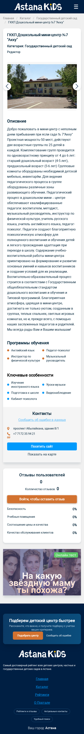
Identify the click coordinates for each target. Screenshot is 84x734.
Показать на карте (42, 454)
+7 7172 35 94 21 (24, 433)
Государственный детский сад (56, 18)
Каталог (25, 18)
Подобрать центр (28, 635)
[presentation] (7, 86)
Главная (8, 18)
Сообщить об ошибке (58, 635)
